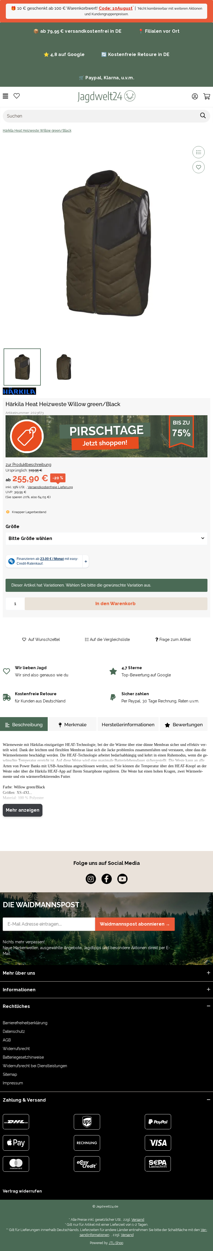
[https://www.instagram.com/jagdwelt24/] (91, 879)
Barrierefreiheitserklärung (25, 1023)
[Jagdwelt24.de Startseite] (106, 96)
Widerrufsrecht (16, 1048)
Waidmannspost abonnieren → (135, 924)
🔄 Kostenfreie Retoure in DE (135, 54)
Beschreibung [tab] (27, 724)
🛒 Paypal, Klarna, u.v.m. (106, 77)
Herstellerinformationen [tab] (128, 724)
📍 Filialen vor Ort (158, 31)
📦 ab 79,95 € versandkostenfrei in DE (77, 31)
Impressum (13, 1083)
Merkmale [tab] (75, 724)
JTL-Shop (116, 1243)
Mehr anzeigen (22, 810)
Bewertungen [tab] (188, 724)
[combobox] (106, 538)
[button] (195, 96)
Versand (137, 1219)
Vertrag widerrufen (22, 1191)
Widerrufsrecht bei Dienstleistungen (35, 1066)
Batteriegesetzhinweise (23, 1057)
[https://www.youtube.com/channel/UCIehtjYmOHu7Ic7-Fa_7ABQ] (122, 879)
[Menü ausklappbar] (5, 96)
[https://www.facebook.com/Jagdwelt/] (107, 879)
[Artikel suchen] (203, 116)
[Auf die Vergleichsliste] (198, 152)
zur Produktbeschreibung (28, 464)
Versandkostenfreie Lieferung (50, 487)
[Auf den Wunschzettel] (198, 167)
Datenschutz (14, 1031)
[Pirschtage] (106, 436)
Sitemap (10, 1074)
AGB (7, 1040)
